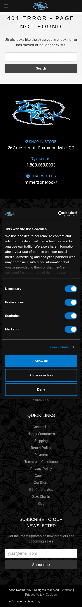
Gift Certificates (41, 490)
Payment (41, 455)
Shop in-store (41, 145)
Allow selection (41, 375)
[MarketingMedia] (57, 601)
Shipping (41, 441)
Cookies (41, 476)
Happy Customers (41, 434)
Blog (41, 504)
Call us (41, 162)
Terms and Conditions (41, 462)
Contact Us (41, 427)
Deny (41, 389)
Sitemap (67, 590)
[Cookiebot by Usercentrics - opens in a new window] (58, 214)
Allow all (41, 361)
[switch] (71, 302)
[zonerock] (79, 6)
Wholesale (41, 400)
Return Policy (41, 448)
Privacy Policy (41, 469)
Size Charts (41, 497)
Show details (58, 347)
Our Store (41, 483)
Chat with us (41, 179)
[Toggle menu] (6, 6)
